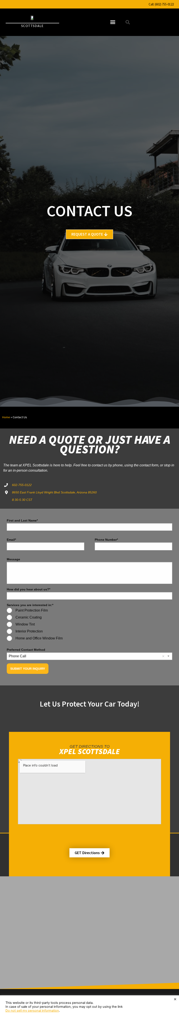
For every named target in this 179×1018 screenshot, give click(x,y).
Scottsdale (32, 26)
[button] (112, 22)
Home (6, 417)
